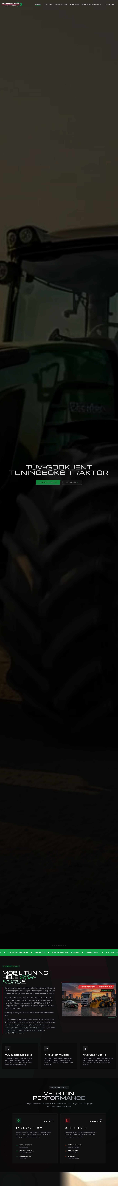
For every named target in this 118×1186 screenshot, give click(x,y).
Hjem (38, 4)
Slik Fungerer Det (92, 4)
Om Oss (48, 4)
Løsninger (61, 4)
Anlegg (74, 4)
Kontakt (111, 4)
